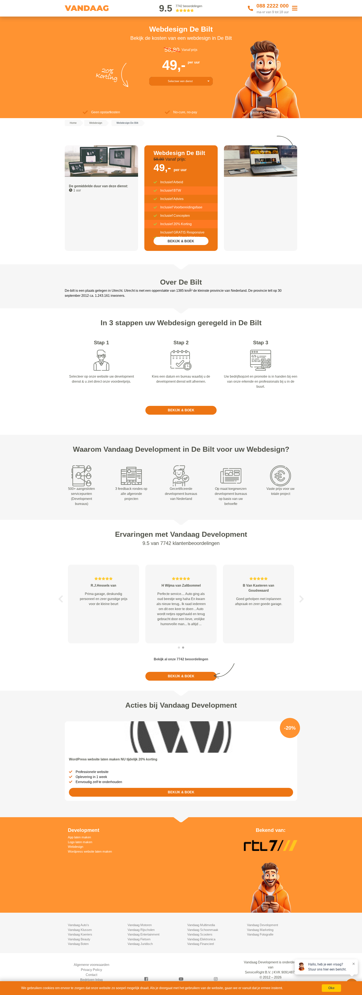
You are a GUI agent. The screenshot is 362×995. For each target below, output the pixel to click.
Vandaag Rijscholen (141, 930)
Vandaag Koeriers (80, 934)
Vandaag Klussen (80, 930)
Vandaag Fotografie (260, 934)
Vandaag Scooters (199, 934)
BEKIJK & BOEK (181, 241)
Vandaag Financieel (200, 944)
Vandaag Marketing (260, 930)
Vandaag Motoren (140, 925)
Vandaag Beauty (79, 939)
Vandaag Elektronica (201, 939)
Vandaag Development (262, 925)
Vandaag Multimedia (201, 925)
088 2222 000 (272, 6)
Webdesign (75, 846)
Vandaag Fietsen (139, 939)
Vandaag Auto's (78, 925)
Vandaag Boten (78, 944)
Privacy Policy (91, 970)
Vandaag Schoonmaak (202, 930)
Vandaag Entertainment (143, 934)
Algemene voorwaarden (91, 965)
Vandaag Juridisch (140, 944)
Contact (91, 975)
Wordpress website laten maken (90, 851)
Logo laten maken (80, 842)
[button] (60, 599)
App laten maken (79, 837)
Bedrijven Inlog (91, 980)
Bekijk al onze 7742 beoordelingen (181, 659)
